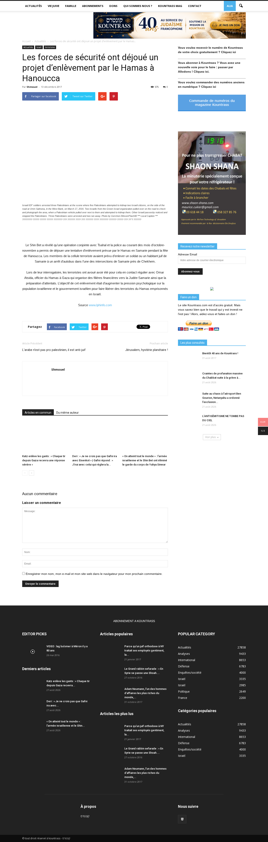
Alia (230, 6)
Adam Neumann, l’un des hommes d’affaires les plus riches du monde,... (145, 693)
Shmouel (32, 86)
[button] (241, 6)
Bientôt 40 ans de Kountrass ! (220, 353)
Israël (38, 47)
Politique (184, 691)
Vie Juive (53, 6)
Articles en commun (38, 412)
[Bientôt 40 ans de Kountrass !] (188, 358)
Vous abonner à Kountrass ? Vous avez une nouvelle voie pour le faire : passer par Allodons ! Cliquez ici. (209, 67)
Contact (194, 6)
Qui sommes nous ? (137, 6)
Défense (183, 666)
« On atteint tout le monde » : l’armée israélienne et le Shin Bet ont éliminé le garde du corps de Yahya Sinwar (144, 460)
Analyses (184, 654)
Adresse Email (187, 254)
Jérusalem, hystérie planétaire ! (146, 350)
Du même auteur (67, 412)
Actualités (33, 6)
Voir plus (210, 437)
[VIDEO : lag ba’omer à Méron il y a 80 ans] (32, 651)
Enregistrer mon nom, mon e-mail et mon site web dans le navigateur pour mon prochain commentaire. (94, 573)
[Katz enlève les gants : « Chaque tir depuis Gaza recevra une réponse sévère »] (45, 437)
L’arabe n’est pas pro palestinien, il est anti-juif (54, 350)
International (186, 660)
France (182, 698)
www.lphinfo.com (100, 305)
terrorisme (50, 47)
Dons (113, 6)
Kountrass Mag (170, 6)
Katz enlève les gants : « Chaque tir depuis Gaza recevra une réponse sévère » (43, 460)
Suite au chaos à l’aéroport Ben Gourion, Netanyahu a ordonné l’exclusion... (221, 398)
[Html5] (182, 819)
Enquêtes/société (189, 673)
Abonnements (92, 6)
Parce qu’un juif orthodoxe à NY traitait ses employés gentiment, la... (144, 650)
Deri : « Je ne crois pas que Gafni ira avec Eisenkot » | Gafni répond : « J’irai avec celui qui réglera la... (94, 460)
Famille (70, 6)
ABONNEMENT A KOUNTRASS (134, 621)
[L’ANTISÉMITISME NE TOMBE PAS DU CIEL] (188, 421)
